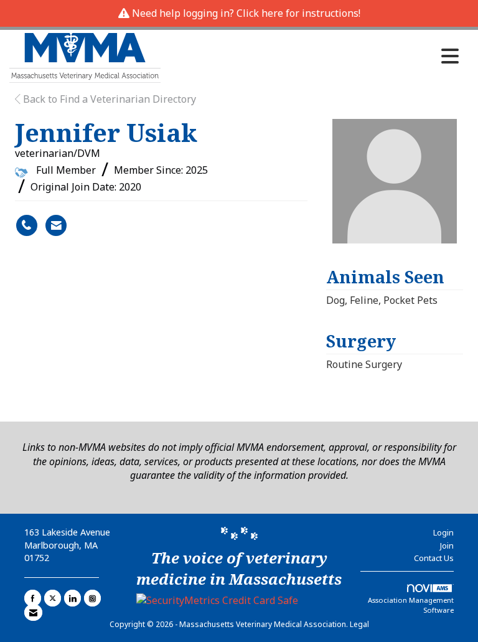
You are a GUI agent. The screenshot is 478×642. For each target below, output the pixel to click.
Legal (359, 624)
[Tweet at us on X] (52, 598)
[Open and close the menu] (313, 56)
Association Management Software (411, 605)
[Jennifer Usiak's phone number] (27, 225)
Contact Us (434, 558)
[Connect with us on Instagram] (92, 598)
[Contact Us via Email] (33, 612)
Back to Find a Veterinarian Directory (108, 99)
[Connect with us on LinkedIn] (72, 598)
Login (443, 532)
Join (447, 545)
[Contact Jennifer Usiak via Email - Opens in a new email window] (56, 225)
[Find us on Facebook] (32, 598)
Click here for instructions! (298, 13)
